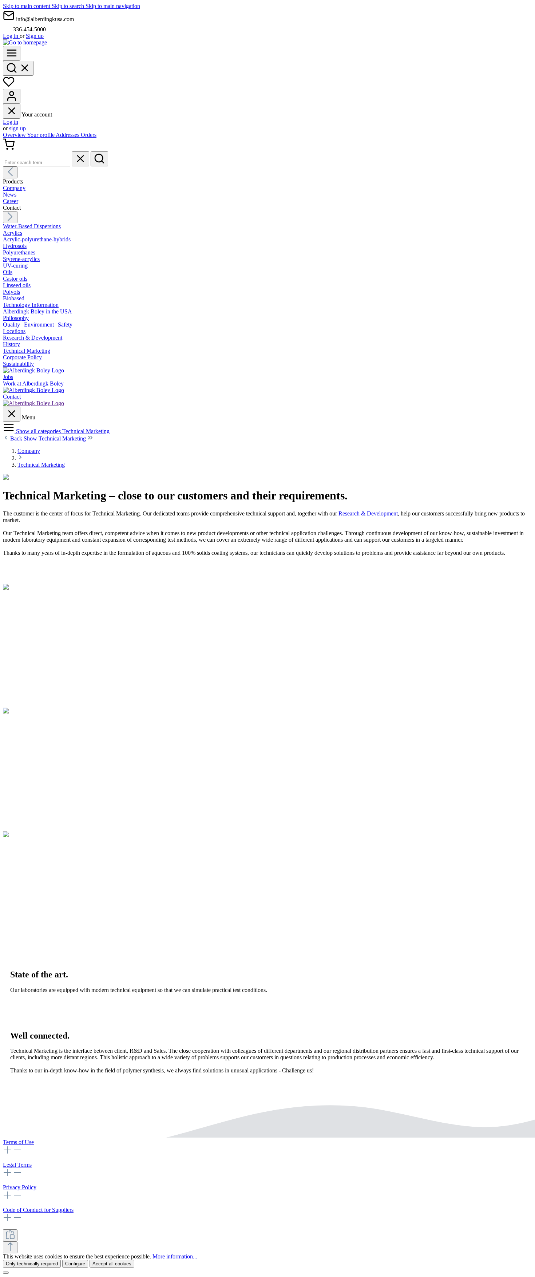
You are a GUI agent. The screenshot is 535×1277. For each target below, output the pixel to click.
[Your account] (11, 96)
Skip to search (69, 6)
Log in (11, 36)
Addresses (68, 135)
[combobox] (36, 162)
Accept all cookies (111, 1263)
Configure (75, 1263)
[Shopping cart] (9, 148)
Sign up (35, 36)
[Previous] (10, 172)
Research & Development (368, 513)
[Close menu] (11, 111)
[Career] (33, 390)
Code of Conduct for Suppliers (38, 1210)
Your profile (41, 135)
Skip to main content (27, 6)
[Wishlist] (9, 85)
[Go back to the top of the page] (10, 1247)
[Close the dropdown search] (80, 158)
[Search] (18, 68)
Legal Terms (17, 1165)
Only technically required (32, 1263)
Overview (15, 135)
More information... (174, 1256)
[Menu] (11, 53)
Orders (88, 135)
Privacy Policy (19, 1187)
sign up (17, 128)
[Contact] (33, 403)
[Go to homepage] (25, 42)
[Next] (10, 217)
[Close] (6, 1273)
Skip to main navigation (113, 6)
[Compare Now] (10, 1235)
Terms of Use (18, 1142)
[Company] (33, 370)
